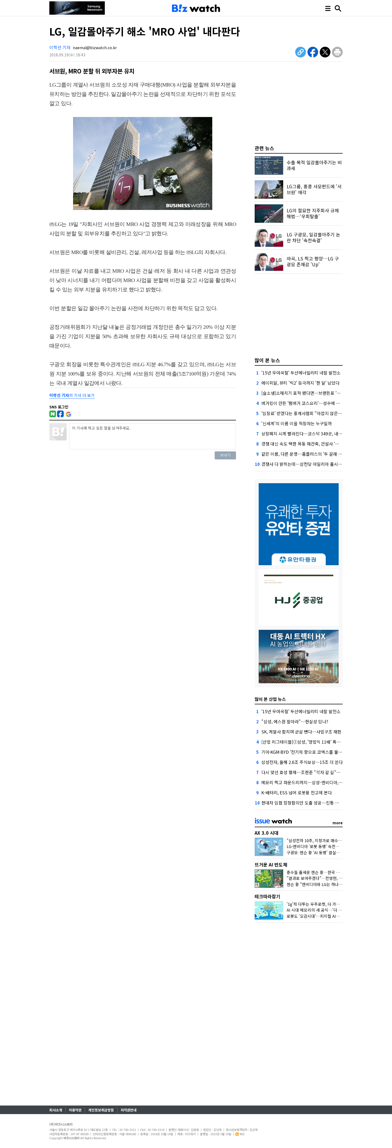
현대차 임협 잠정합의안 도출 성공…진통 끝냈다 (304, 802)
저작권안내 (129, 1109)
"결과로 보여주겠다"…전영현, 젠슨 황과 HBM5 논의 (331, 878)
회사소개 (55, 1109)
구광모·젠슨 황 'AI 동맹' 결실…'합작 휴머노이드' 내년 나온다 (338, 852)
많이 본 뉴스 (267, 360)
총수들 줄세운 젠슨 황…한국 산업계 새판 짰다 (325, 872)
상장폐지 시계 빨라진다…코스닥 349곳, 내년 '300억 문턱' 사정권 (320, 433)
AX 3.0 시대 (266, 832)
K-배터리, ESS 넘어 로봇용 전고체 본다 (296, 792)
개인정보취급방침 (101, 1109)
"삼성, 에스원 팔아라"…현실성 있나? (294, 721)
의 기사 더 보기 (72, 395)
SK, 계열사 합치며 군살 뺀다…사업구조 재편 (301, 731)
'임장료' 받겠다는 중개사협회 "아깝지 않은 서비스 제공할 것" (316, 413)
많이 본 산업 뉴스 (270, 699)
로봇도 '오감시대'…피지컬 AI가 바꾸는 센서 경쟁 (328, 916)
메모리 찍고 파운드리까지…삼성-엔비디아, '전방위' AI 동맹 (314, 782)
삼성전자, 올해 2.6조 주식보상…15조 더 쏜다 (302, 762)
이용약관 (75, 1109)
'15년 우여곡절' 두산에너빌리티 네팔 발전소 (301, 372)
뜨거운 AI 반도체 (271, 864)
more (338, 822)
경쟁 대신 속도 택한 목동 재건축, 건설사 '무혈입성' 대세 (311, 443)
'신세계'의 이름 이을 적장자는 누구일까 (296, 423)
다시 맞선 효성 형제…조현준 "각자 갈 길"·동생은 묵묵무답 (314, 772)
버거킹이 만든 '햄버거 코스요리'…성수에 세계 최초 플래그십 (315, 403)
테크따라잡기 (267, 896)
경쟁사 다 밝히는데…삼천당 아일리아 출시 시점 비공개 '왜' (314, 464)
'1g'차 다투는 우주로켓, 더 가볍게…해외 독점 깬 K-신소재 (336, 904)
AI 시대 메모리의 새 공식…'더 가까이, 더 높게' (326, 910)
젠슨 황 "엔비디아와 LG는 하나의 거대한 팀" (324, 884)
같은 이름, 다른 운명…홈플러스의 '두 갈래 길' (302, 454)
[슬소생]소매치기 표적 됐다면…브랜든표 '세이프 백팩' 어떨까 (316, 393)
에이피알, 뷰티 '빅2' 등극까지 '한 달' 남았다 (300, 383)
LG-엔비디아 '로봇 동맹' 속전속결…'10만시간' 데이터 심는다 (338, 846)
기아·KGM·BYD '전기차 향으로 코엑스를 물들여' (304, 752)
